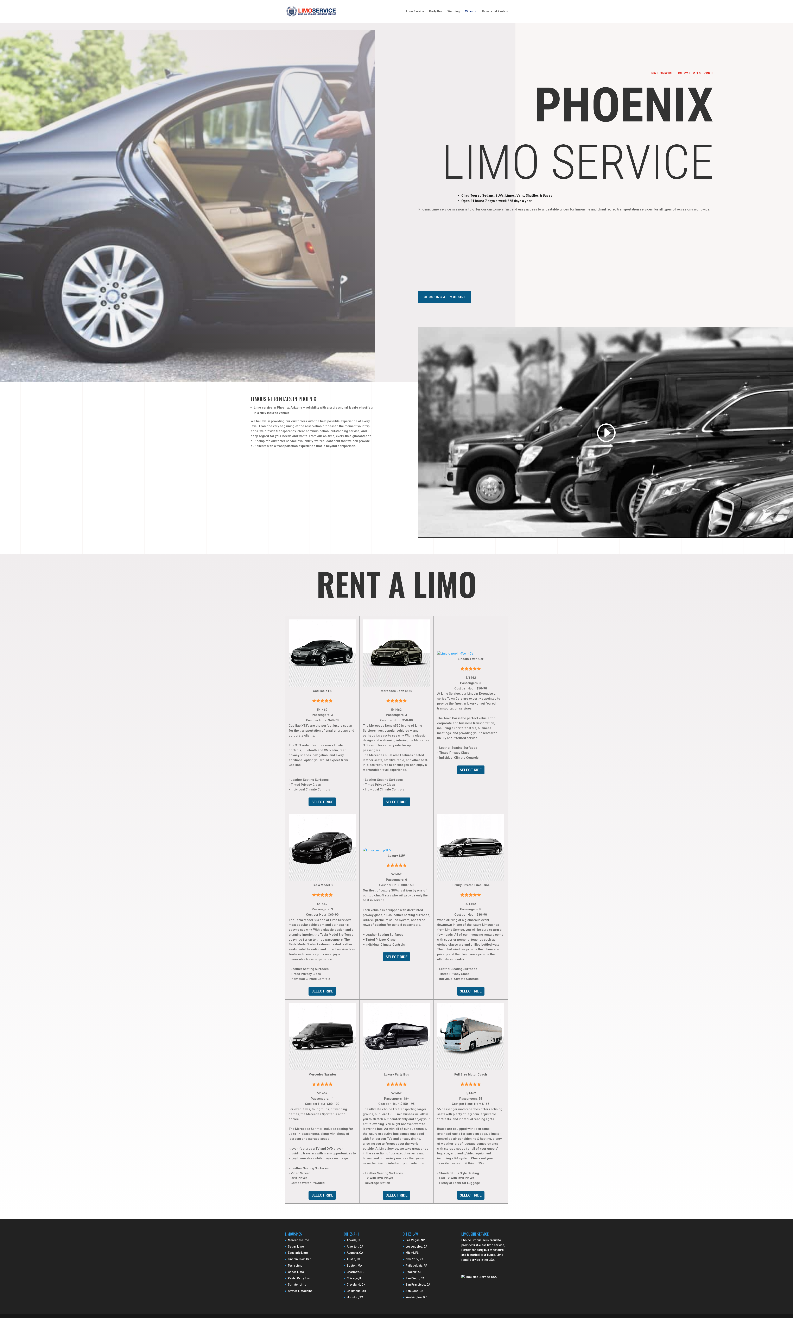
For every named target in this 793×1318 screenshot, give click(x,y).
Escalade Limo (298, 1252)
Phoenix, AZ (413, 1272)
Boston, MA (354, 1265)
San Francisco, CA (418, 1284)
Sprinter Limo (297, 1284)
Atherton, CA (355, 1246)
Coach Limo (296, 1272)
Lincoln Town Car (299, 1259)
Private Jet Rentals (495, 11)
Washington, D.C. (417, 1297)
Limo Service (415, 11)
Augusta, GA (355, 1252)
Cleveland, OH (356, 1284)
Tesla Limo (295, 1265)
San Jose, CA (414, 1291)
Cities (469, 11)
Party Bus (435, 11)
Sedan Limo (296, 1246)
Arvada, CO (354, 1240)
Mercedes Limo (298, 1240)
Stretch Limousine (300, 1291)
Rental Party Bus (299, 1278)
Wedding (454, 11)
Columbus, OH (356, 1291)
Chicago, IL (354, 1278)
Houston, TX (355, 1297)
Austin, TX (353, 1259)
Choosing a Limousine (445, 297)
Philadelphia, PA (416, 1265)
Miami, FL (412, 1252)
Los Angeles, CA (416, 1246)
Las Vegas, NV (415, 1240)
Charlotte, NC (355, 1272)
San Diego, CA (415, 1278)
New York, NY (414, 1259)
